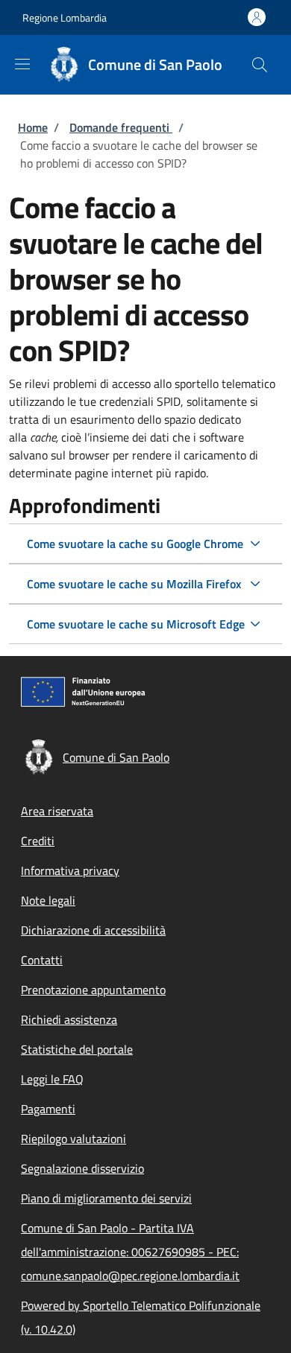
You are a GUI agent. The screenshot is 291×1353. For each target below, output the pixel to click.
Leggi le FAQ (52, 1079)
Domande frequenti (120, 127)
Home (33, 127)
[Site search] (260, 65)
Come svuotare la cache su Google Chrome (135, 544)
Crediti (37, 841)
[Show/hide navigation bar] (22, 64)
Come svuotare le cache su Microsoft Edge (136, 624)
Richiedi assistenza (69, 1019)
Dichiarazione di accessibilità (93, 930)
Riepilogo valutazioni (73, 1138)
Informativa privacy (70, 870)
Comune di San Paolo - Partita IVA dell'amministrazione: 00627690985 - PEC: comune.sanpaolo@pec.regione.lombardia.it (130, 1251)
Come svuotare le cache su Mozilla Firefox (134, 584)
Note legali (48, 900)
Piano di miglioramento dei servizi (106, 1198)
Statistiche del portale (77, 1049)
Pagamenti (48, 1109)
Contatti (42, 960)
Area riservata (57, 811)
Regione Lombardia (64, 17)
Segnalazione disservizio (82, 1168)
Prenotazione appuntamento (93, 990)
